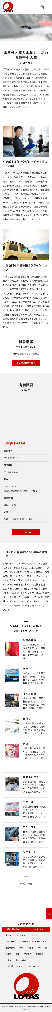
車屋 (30, 883)
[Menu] (48, 7)
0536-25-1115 (11, 458)
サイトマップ (33, 966)
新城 (22, 883)
